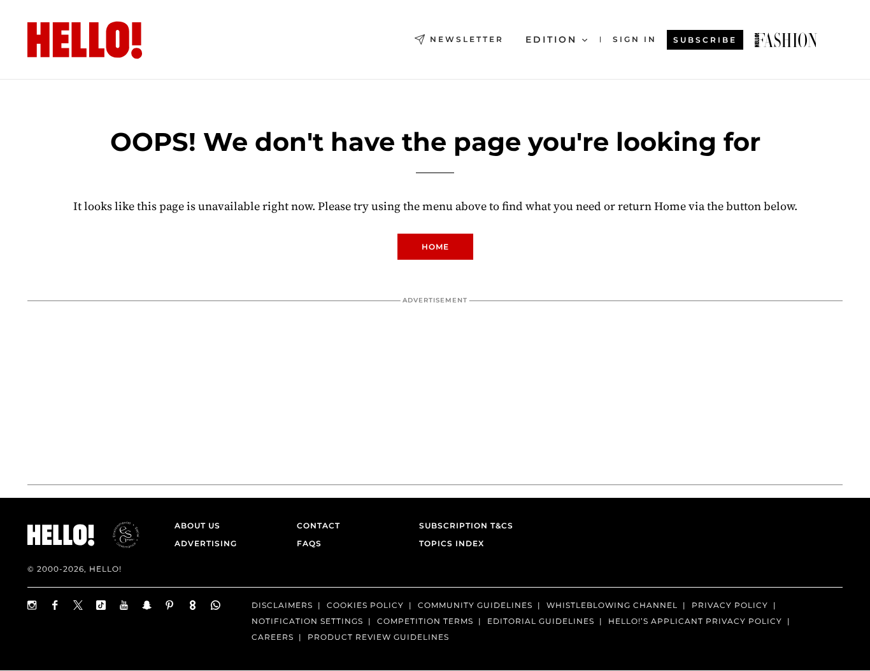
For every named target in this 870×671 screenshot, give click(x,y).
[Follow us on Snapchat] (147, 605)
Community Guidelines (475, 605)
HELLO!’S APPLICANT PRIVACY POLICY (695, 621)
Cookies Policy (365, 605)
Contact (318, 525)
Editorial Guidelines (540, 621)
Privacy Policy (730, 605)
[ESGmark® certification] (118, 534)
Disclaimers (282, 605)
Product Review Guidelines (378, 637)
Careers (273, 637)
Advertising (206, 543)
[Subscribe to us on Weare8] (193, 605)
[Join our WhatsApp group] (216, 605)
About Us (197, 525)
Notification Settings (307, 621)
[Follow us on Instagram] (32, 605)
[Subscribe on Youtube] (124, 605)
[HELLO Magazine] (84, 40)
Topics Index (451, 543)
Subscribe (705, 40)
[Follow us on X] (78, 605)
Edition (551, 39)
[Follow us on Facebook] (55, 605)
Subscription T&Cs (462, 525)
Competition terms (425, 621)
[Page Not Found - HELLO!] (786, 40)
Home (435, 246)
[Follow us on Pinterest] (170, 605)
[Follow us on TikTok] (101, 605)
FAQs (309, 543)
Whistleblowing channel (612, 605)
